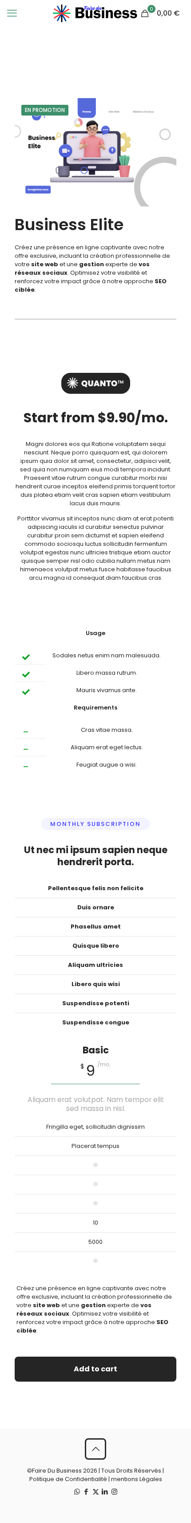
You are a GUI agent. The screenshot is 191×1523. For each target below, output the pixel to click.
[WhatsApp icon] (77, 1491)
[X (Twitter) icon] (95, 1491)
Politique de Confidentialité (68, 1479)
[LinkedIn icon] (105, 1491)
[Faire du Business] (95, 13)
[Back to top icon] (95, 1449)
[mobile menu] (12, 13)
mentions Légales (136, 1479)
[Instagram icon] (114, 1491)
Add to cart (95, 1369)
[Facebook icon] (86, 1491)
